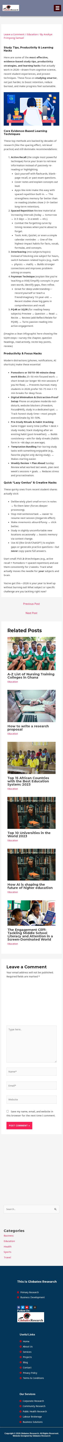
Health (7, 1246)
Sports (7, 1251)
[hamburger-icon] (57, 8)
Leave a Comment (14, 34)
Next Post (31, 613)
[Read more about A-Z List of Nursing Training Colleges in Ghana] (31, 653)
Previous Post (31, 604)
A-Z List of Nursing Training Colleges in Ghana (30, 675)
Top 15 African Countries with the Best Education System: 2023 (28, 781)
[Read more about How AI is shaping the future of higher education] (31, 864)
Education (32, 34)
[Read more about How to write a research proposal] (31, 705)
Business (9, 1235)
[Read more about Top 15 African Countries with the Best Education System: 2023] (31, 757)
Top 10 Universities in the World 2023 (29, 834)
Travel (7, 1257)
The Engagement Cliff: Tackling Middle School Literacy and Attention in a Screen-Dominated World (30, 934)
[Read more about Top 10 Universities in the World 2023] (31, 812)
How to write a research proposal (28, 727)
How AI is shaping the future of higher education (30, 886)
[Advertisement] (31, 1004)
